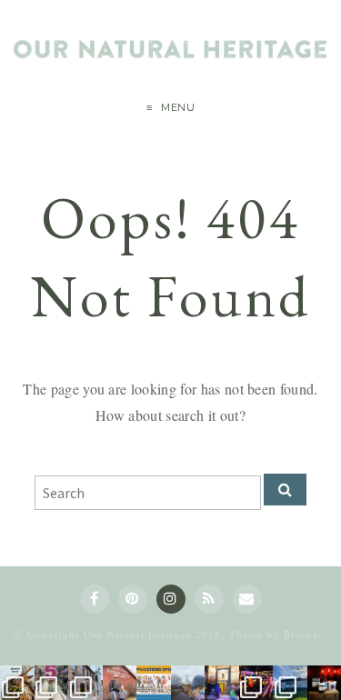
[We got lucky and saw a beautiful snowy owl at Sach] (188, 682)
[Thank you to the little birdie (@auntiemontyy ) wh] (85, 682)
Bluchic (303, 634)
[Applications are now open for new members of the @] (153, 682)
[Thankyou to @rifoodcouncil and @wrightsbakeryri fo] (290, 682)
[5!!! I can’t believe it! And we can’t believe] (52, 682)
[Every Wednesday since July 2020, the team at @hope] (222, 682)
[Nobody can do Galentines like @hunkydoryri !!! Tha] (17, 682)
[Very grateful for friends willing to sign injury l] (256, 682)
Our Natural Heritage (138, 634)
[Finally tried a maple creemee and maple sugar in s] (120, 682)
